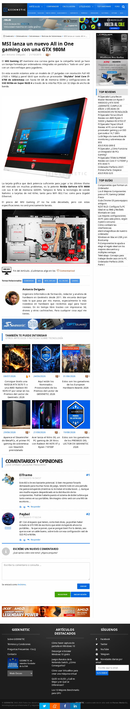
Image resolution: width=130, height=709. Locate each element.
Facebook (105, 639)
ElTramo (25, 475)
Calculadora (69, 6)
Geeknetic (10, 36)
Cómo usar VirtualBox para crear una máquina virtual (65, 672)
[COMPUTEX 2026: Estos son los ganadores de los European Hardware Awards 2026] (76, 345)
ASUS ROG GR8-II (106, 145)
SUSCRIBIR (102, 673)
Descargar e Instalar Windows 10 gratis (61, 653)
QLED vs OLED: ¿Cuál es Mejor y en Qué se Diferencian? (63, 682)
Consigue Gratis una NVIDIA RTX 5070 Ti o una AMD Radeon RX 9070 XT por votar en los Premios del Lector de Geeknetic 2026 (16, 389)
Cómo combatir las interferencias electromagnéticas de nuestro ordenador (112, 229)
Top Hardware (104, 6)
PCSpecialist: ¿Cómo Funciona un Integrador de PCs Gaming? (112, 151)
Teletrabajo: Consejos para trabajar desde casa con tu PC (112, 257)
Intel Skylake (50, 281)
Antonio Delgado (15, 54)
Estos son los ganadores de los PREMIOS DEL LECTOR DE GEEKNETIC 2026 (75, 442)
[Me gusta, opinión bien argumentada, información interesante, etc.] (20, 507)
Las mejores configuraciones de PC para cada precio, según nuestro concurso (112, 218)
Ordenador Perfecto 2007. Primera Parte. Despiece (111, 168)
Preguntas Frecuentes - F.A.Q (21, 649)
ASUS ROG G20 (105, 173)
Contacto (11, 654)
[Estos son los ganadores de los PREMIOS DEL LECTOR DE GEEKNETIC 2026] (76, 401)
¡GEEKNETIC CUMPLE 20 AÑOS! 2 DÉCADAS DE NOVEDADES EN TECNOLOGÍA (112, 108)
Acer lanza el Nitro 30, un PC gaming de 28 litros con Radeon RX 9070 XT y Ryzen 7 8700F (46, 442)
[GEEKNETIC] (14, 9)
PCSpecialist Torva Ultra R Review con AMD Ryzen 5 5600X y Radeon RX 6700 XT (112, 118)
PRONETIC (79, 702)
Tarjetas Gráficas (51, 13)
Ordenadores (21, 36)
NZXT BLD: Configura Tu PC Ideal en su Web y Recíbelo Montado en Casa (111, 209)
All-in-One (63, 281)
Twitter (104, 644)
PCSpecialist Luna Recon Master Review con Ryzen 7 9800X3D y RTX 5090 (111, 99)
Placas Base (41, 13)
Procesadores (32, 13)
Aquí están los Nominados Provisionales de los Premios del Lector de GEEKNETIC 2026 (46, 388)
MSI (39, 281)
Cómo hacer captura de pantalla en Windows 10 (63, 645)
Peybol (24, 514)
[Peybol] (8, 519)
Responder (36, 507)
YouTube (105, 649)
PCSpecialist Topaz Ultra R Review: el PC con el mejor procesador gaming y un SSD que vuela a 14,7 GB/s (112, 129)
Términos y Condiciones (18, 644)
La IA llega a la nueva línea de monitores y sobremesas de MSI (112, 139)
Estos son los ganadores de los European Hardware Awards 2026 (75, 384)
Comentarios (67, 270)
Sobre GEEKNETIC (16, 639)
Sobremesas (34, 36)
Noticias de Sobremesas (52, 36)
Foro (117, 6)
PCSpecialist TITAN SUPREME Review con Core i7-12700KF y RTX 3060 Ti (113, 160)
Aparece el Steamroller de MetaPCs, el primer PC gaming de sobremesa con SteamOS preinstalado (16, 444)
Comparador (53, 6)
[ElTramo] (8, 479)
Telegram (105, 654)
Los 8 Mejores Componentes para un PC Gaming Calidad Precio (112, 194)
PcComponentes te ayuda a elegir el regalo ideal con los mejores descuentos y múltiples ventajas (111, 248)
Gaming (75, 281)
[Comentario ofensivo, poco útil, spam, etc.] (25, 507)
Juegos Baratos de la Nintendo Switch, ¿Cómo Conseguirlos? (64, 662)
